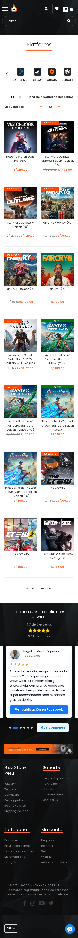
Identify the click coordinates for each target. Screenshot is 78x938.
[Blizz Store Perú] (14, 11)
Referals (47, 846)
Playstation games (17, 846)
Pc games (11, 840)
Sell (43, 851)
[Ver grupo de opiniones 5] (28, 728)
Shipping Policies (16, 811)
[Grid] (12, 97)
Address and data (54, 862)
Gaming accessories (19, 851)
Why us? (10, 784)
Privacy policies (15, 800)
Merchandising (14, 857)
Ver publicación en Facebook (39, 709)
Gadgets (10, 862)
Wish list (46, 857)
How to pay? (51, 784)
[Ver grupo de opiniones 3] (21, 728)
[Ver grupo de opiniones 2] (15, 728)
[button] (11, 928)
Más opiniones (52, 727)
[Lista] (19, 97)
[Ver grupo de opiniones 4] (24, 728)
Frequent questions (56, 778)
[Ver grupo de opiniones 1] (10, 728)
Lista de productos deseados (50, 97)
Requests (47, 840)
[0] (71, 8)
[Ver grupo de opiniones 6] (32, 728)
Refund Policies (15, 806)
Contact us (50, 800)
